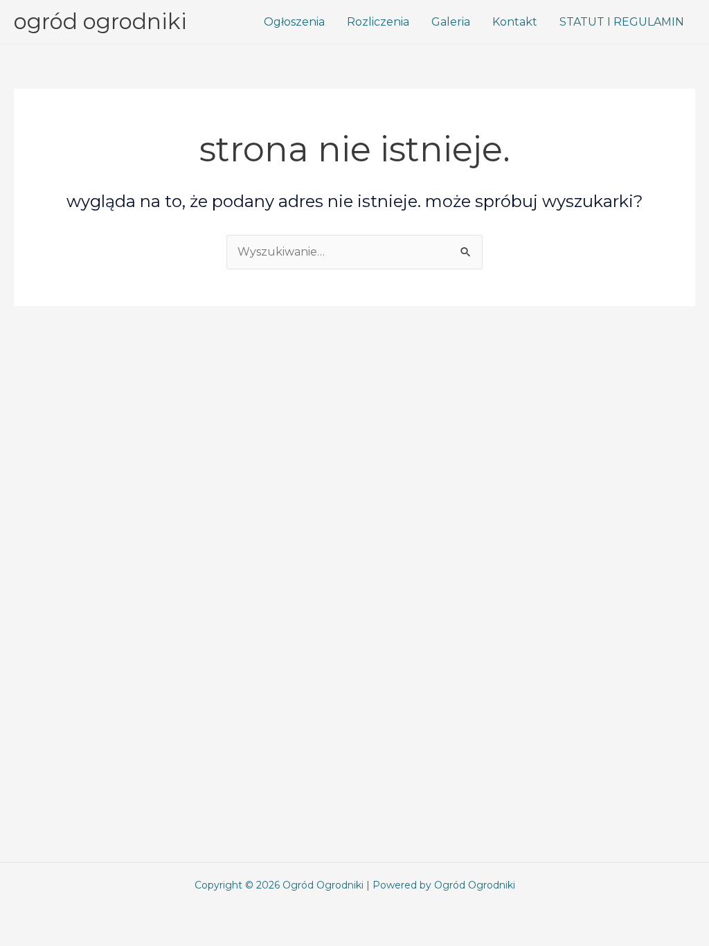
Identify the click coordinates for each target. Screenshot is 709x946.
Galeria (450, 21)
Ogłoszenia (294, 21)
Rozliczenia (378, 21)
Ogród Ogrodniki (100, 21)
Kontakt (514, 21)
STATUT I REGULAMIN (621, 21)
